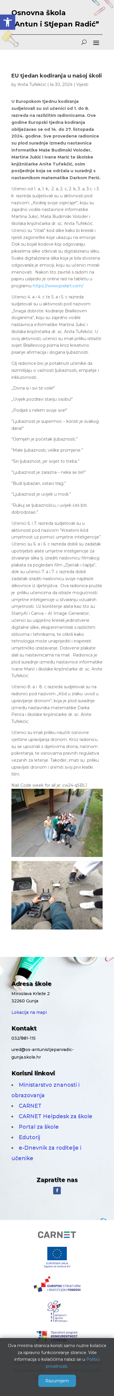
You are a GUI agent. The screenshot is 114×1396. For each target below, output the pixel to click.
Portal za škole (39, 1127)
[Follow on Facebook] (57, 1190)
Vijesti (82, 84)
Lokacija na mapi (29, 1012)
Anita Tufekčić (32, 84)
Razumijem (57, 1380)
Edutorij (29, 1137)
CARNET (30, 1106)
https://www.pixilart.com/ (58, 285)
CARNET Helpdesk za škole (55, 1116)
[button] (7, 22)
